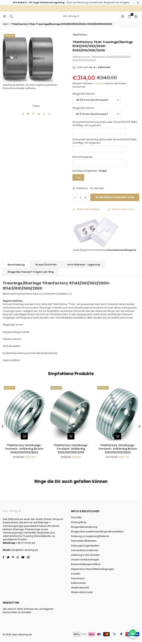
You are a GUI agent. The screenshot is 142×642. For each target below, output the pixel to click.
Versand (99, 83)
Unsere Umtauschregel (85, 559)
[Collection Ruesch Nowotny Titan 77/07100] (72, 413)
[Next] (139, 426)
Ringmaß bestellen (88, 209)
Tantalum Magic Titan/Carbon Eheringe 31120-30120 (25, 447)
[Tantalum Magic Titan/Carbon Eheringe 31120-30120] (25, 413)
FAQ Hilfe (76, 517)
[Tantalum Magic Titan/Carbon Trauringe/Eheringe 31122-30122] (119, 413)
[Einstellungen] (122, 16)
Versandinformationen (84, 550)
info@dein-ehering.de (24, 550)
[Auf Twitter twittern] (28, 114)
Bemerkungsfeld (82, 157)
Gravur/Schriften (46, 264)
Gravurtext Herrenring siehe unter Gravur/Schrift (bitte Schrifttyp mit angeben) (104, 141)
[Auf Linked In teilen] (38, 114)
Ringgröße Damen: (83, 94)
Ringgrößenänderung (84, 527)
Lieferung (81, 188)
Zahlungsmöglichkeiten (85, 545)
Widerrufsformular (82, 592)
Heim (6, 24)
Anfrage (99, 188)
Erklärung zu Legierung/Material (90, 536)
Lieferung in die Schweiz (85, 555)
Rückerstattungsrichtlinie (85, 564)
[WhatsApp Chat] (132, 632)
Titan (78, 177)
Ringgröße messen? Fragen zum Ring (31, 272)
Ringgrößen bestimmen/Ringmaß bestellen (97, 531)
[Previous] (3, 426)
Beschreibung (16, 264)
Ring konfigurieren (123, 209)
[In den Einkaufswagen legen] (25, 436)
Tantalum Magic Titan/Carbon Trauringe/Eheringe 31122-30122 (119, 447)
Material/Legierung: (89, 171)
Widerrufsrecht (80, 587)
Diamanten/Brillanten (84, 541)
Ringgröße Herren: (83, 108)
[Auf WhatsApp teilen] (44, 114)
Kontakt (75, 573)
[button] (129, 16)
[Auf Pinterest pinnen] (33, 114)
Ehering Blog (78, 522)
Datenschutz (78, 583)
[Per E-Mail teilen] (49, 114)
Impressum (78, 578)
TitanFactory (79, 34)
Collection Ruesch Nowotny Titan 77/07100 (72, 447)
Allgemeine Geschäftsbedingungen (92, 569)
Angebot (9, 35)
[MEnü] (4, 16)
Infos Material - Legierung (83, 264)
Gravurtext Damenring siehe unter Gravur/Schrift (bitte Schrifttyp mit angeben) (104, 123)
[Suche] (11, 16)
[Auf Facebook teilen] (23, 114)
